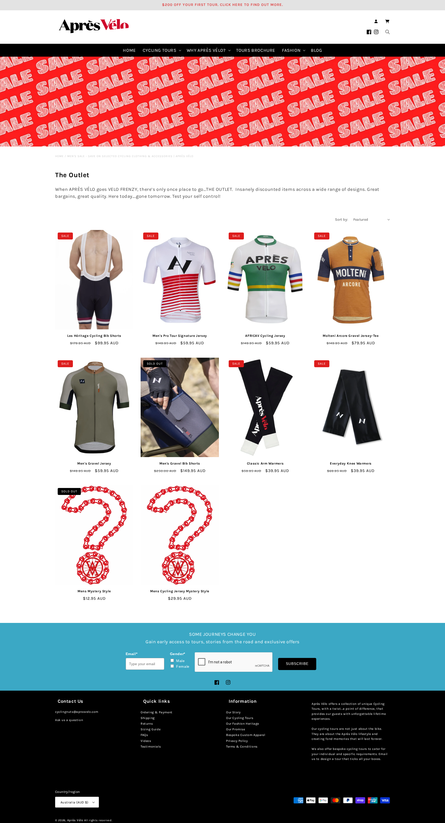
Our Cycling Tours (239, 718)
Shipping (148, 718)
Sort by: (341, 219)
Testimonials (151, 746)
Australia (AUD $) (75, 802)
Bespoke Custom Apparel (245, 735)
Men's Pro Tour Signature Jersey (179, 336)
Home (59, 156)
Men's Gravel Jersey (94, 463)
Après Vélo (75, 820)
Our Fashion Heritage (242, 723)
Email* (132, 654)
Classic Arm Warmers (265, 463)
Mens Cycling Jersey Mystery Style (179, 591)
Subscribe (297, 664)
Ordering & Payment (157, 712)
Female (183, 666)
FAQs (144, 735)
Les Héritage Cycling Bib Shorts (94, 336)
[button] (387, 21)
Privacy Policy (237, 741)
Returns (147, 723)
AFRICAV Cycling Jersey (265, 336)
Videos (146, 741)
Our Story (233, 712)
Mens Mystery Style (94, 591)
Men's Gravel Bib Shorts (179, 463)
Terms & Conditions (242, 746)
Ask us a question (69, 720)
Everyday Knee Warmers (351, 463)
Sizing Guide (150, 729)
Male (180, 661)
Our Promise (235, 729)
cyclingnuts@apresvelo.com (76, 712)
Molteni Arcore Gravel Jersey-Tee (351, 336)
